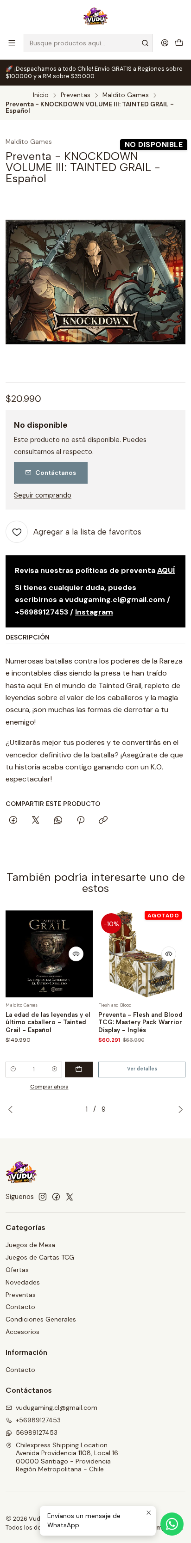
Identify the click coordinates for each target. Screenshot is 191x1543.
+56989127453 (38, 1420)
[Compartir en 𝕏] (36, 820)
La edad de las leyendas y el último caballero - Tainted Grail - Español (48, 1022)
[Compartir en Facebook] (13, 820)
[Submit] (145, 43)
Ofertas (17, 1270)
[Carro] (179, 43)
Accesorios (22, 1332)
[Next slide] (178, 1109)
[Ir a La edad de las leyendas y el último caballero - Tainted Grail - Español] (49, 953)
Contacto (20, 1307)
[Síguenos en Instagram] (42, 1196)
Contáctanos (55, 472)
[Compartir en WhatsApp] (58, 820)
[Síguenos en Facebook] (56, 1196)
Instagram (94, 612)
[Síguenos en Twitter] (69, 1196)
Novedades (23, 1282)
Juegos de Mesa (30, 1245)
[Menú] (12, 43)
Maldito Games (125, 95)
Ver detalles (142, 1069)
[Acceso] (165, 43)
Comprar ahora (49, 1086)
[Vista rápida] (76, 954)
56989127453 (36, 1432)
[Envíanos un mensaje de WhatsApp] (172, 1524)
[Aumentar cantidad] (54, 1069)
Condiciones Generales (41, 1319)
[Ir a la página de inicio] (95, 16)
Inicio (41, 95)
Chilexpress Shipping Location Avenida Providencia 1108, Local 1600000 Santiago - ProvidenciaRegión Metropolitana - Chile (67, 1457)
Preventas (75, 95)
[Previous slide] (12, 1109)
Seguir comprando (42, 495)
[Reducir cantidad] (13, 1069)
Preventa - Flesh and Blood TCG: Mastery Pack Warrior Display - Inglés (140, 1022)
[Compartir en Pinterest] (81, 820)
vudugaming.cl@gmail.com (56, 1407)
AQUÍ (166, 570)
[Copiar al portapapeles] (103, 820)
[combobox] (88, 43)
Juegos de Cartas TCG (40, 1257)
